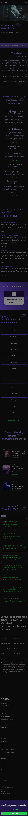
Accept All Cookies (14, 813)
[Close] (26, 802)
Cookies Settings (14, 809)
